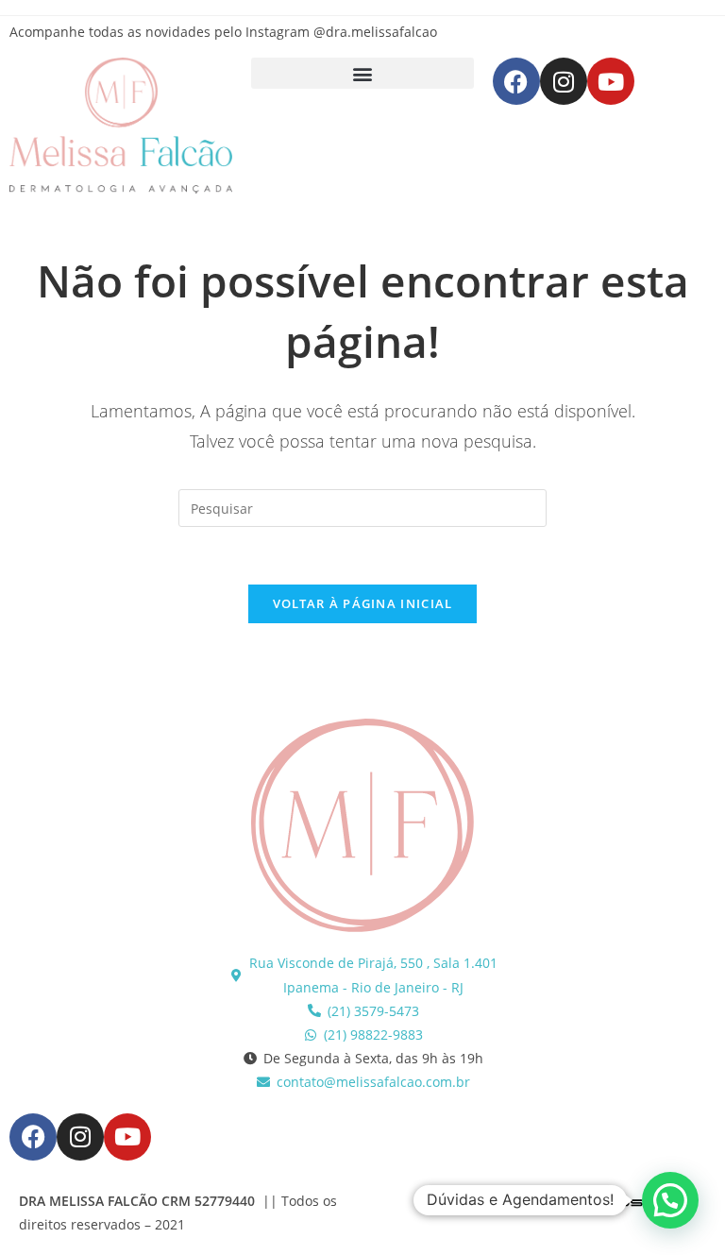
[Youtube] (610, 81)
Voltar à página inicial (363, 603)
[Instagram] (563, 81)
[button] (362, 73)
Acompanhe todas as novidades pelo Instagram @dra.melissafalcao (223, 32)
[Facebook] (516, 81)
